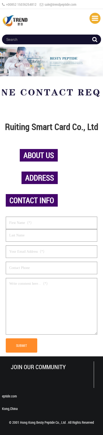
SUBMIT (21, 345)
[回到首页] (16, 20)
